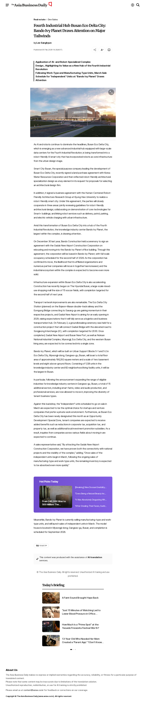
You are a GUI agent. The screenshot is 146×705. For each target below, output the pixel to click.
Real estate (39, 20)
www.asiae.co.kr (46, 696)
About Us (12, 669)
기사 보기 (40, 546)
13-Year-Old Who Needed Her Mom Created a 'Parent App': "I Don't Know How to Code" (82, 640)
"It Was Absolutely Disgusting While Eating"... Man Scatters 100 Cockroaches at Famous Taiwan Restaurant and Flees (91, 499)
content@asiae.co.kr (34, 690)
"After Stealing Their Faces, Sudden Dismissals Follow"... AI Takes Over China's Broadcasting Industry (91, 506)
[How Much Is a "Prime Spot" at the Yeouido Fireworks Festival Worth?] (51, 632)
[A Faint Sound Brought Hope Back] (51, 603)
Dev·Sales (53, 20)
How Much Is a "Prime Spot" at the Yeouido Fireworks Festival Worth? (80, 626)
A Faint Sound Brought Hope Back (80, 597)
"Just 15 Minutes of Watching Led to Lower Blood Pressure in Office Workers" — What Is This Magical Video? (81, 612)
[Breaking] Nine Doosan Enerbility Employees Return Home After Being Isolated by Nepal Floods (91, 487)
